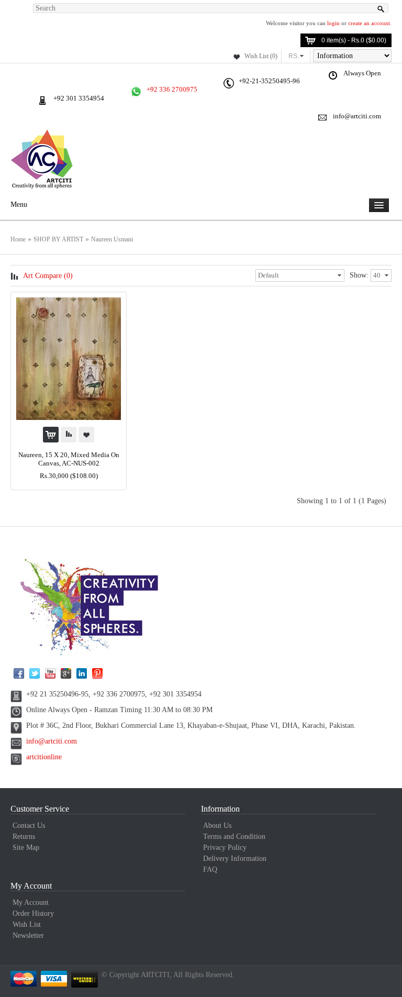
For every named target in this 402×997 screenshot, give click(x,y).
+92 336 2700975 (172, 89)
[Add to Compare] (68, 434)
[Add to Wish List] (86, 434)
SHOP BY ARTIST (58, 239)
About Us (217, 825)
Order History (33, 913)
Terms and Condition (234, 836)
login (333, 23)
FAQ (210, 869)
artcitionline (44, 757)
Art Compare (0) (48, 276)
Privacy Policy (225, 847)
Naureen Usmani (112, 239)
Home (18, 239)
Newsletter (28, 935)
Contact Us (29, 825)
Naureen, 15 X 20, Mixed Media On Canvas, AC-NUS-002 (68, 459)
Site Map (26, 847)
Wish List (27, 924)
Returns (24, 836)
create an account (369, 23)
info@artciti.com (51, 741)
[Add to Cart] (51, 434)
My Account (31, 902)
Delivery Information (234, 858)
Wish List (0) (260, 56)
